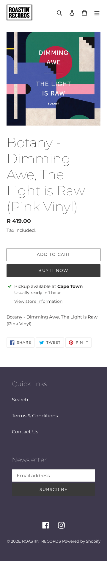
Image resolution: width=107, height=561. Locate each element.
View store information (38, 301)
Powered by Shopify (81, 541)
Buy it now (53, 270)
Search (20, 399)
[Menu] (97, 12)
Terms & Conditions (35, 416)
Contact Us (25, 432)
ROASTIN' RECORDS (41, 541)
